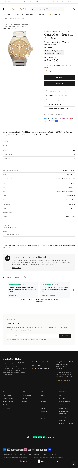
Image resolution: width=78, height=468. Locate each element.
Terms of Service (39, 339)
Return (43, 415)
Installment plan (45, 405)
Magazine (57, 14)
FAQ (60, 395)
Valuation (24, 402)
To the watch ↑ (16, 267)
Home (5, 24)
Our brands (6, 408)
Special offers (63, 408)
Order (42, 398)
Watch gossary (63, 417)
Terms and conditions (19, 454)
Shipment (43, 408)
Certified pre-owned (9, 405)
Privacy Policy (29, 339)
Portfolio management (66, 423)
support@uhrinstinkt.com (42, 368)
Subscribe (65, 336)
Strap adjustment (64, 402)
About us (62, 398)
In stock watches (8, 402)
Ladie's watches (8, 398)
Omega (11, 24)
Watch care (62, 420)
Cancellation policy (7, 454)
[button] (74, 9)
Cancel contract (52, 454)
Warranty (43, 418)
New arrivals (30, 14)
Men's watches (7, 395)
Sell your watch (19, 14)
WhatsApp (38, 365)
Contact (5, 18)
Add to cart (59, 77)
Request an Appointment (63, 380)
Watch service (63, 405)
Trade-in (24, 398)
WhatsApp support (18, 18)
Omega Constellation (21, 24)
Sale (50, 14)
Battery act (44, 454)
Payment (43, 402)
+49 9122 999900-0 (41, 362)
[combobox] (47, 9)
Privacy (29, 454)
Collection (44, 411)
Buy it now (59, 83)
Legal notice (36, 454)
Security (43, 395)
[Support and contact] (73, 463)
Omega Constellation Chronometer (13, 26)
